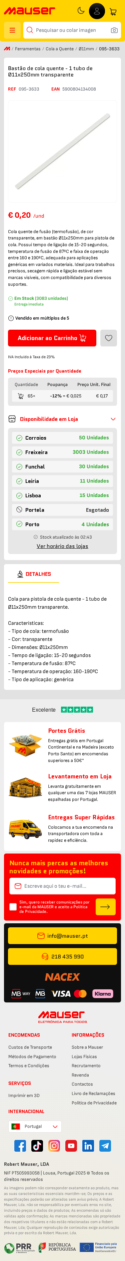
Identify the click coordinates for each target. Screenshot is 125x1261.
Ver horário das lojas (62, 546)
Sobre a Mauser (87, 1047)
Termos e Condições (28, 1065)
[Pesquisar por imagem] (114, 30)
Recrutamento (86, 1065)
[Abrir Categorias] (12, 30)
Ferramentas (28, 49)
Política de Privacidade (94, 1103)
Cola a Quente (60, 49)
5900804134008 (79, 89)
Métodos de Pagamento (32, 1056)
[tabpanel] (62, 633)
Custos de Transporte (30, 1047)
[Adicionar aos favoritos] (108, 338)
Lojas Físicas (84, 1056)
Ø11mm (87, 49)
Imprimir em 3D (24, 1095)
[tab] (33, 574)
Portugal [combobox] (33, 1126)
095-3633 (29, 89)
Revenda (80, 1075)
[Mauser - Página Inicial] (29, 11)
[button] (62, 419)
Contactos (82, 1084)
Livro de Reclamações (93, 1093)
